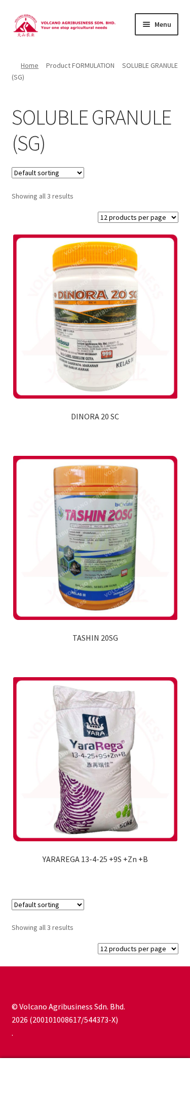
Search (95, 1076)
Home (30, 65)
